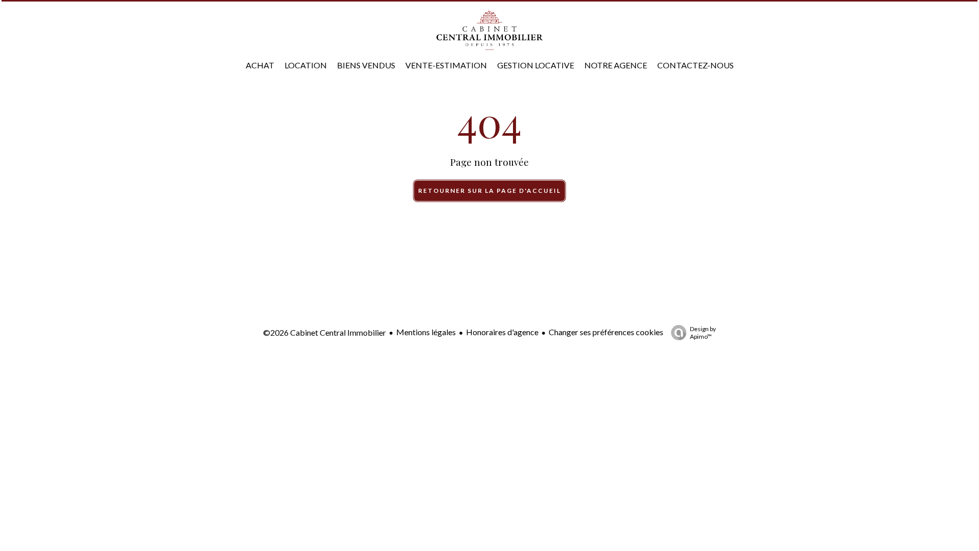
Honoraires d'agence (502, 332)
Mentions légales (426, 332)
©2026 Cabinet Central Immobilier (324, 332)
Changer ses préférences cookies (606, 332)
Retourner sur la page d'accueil (489, 190)
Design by (703, 332)
